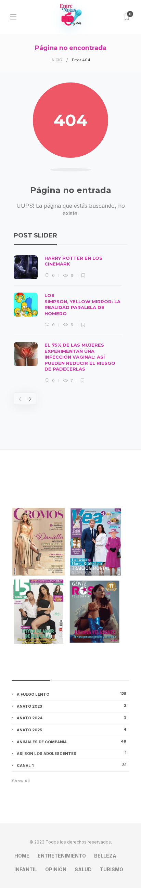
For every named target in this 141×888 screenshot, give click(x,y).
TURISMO (111, 869)
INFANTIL (25, 869)
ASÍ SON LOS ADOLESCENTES (71, 753)
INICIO (56, 59)
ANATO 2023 (71, 706)
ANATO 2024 (71, 717)
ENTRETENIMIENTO (62, 856)
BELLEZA (105, 856)
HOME (21, 856)
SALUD (83, 869)
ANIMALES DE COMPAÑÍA (71, 741)
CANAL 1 (71, 765)
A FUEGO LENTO (71, 694)
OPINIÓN (55, 869)
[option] (68, 319)
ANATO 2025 (71, 729)
